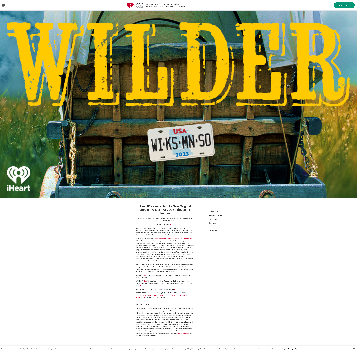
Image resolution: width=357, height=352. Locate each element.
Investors (212, 227)
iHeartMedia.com (183, 333)
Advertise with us (344, 5)
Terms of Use (251, 349)
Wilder (144, 275)
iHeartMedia (135, 5)
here (171, 224)
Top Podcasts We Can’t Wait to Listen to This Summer (173, 239)
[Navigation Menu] (3, 5)
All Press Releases (215, 215)
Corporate (212, 223)
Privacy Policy (292, 349)
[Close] (354, 349)
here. (176, 289)
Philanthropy (213, 231)
